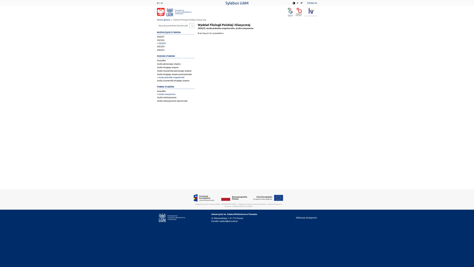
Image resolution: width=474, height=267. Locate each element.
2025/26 (160, 40)
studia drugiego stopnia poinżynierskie (174, 74)
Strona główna (163, 20)
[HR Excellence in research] (311, 12)
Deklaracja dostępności (306, 218)
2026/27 (160, 37)
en (162, 3)
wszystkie (161, 60)
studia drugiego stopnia (167, 67)
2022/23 (160, 50)
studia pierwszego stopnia (169, 64)
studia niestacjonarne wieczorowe (172, 101)
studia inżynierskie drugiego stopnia (173, 80)
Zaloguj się (312, 3)
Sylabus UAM (237, 3)
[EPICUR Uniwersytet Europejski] (292, 12)
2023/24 (160, 46)
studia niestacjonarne (166, 97)
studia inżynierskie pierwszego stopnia (174, 71)
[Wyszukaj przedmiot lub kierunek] (192, 25)
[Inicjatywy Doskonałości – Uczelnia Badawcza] (300, 12)
